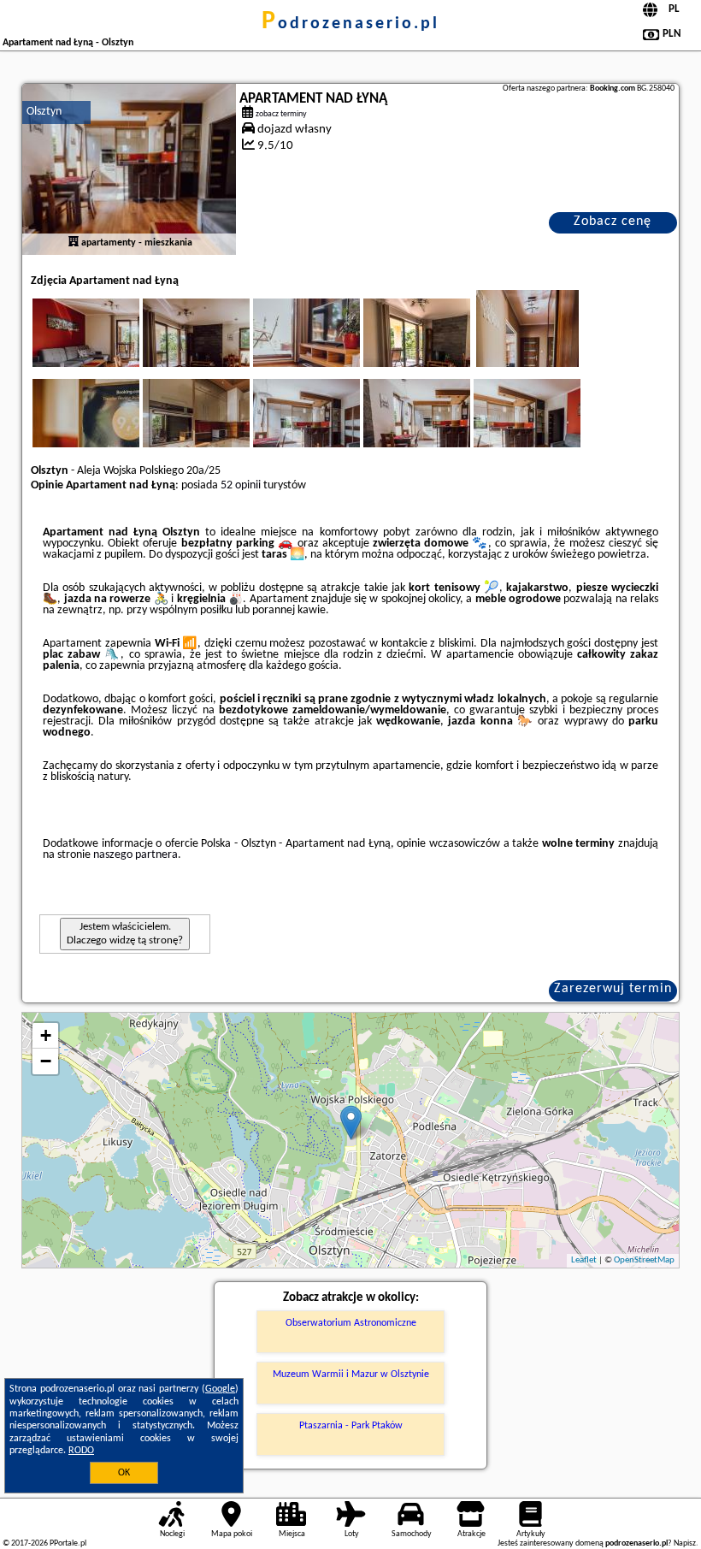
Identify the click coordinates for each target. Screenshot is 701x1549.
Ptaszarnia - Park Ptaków (351, 1426)
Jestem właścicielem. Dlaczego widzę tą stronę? (125, 933)
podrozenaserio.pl (350, 24)
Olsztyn (44, 111)
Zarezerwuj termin (613, 989)
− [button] (45, 1061)
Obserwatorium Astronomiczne (351, 1323)
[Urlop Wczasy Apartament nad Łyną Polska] (109, 350)
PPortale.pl (68, 1543)
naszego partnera (135, 854)
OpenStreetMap (644, 1260)
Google (220, 1389)
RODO (81, 1451)
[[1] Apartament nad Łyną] (129, 169)
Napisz (685, 1543)
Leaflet (584, 1260)
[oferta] (73, 243)
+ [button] (45, 1035)
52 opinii (241, 485)
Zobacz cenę (612, 221)
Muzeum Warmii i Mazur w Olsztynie (351, 1374)
